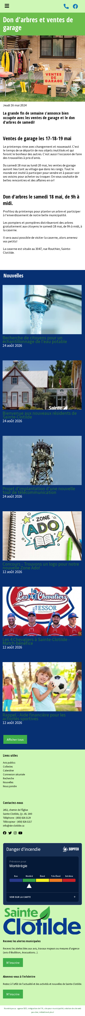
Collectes (8, 766)
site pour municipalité (53, 1008)
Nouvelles (8, 782)
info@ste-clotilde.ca (13, 825)
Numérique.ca (10, 1008)
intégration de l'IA (35, 1008)
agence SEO (22, 1008)
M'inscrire (13, 963)
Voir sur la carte (20, 897)
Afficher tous (15, 739)
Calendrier (8, 770)
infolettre (43, 1012)
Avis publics (9, 762)
